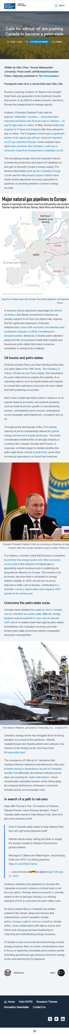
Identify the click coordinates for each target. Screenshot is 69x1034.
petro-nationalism (39, 777)
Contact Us (39, 1007)
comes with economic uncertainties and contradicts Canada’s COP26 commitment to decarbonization (34, 331)
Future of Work (39, 42)
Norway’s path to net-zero (26, 921)
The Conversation (48, 76)
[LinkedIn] (63, 1019)
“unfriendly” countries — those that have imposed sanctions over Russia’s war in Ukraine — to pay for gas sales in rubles (34, 121)
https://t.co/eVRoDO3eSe (23, 864)
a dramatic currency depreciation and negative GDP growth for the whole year (32, 589)
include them (40, 452)
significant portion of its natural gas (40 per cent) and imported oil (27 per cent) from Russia (34, 137)
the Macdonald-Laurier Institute (35, 175)
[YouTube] (56, 1019)
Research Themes (46, 1001)
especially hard (16, 752)
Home (11, 1001)
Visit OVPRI (25, 1001)
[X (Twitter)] (50, 1019)
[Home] (34, 1031)
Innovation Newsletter (16, 1007)
